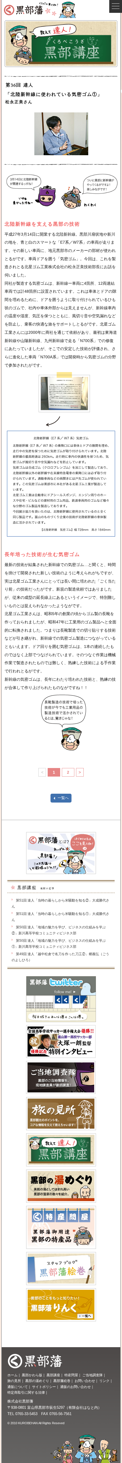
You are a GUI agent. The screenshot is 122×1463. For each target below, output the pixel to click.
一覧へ (63, 798)
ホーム (12, 1375)
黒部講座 (53, 1375)
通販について (17, 1387)
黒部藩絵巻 (61, 1381)
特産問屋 (71, 1375)
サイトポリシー (44, 1387)
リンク (104, 1381)
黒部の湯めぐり (37, 1381)
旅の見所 (14, 1381)
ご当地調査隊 (92, 1375)
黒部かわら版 (32, 1375)
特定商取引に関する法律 (26, 1393)
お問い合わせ (85, 1381)
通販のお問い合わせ (75, 1387)
